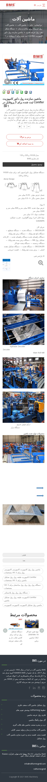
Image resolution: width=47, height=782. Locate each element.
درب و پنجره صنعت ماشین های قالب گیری (29, 725)
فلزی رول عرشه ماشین (36, 715)
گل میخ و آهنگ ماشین (37, 720)
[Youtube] (39, 687)
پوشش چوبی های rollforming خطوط (31, 710)
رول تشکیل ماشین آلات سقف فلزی (32, 705)
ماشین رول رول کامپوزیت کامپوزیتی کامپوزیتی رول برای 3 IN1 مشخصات (22, 571)
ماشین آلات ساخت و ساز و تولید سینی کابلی (28, 730)
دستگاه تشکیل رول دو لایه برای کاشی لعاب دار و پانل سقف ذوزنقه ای (15, 637)
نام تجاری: (35, 158)
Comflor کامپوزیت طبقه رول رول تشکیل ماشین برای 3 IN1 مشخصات (20, 579)
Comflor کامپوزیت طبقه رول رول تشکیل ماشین (20, 599)
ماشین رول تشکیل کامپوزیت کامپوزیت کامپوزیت (23, 605)
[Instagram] (44, 687)
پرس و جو (26, 136)
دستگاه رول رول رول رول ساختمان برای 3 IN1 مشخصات (22, 586)
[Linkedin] (34, 687)
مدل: (37, 155)
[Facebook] (29, 687)
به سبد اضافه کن (26, 143)
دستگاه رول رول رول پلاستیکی (16, 592)
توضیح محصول (36, 164)
